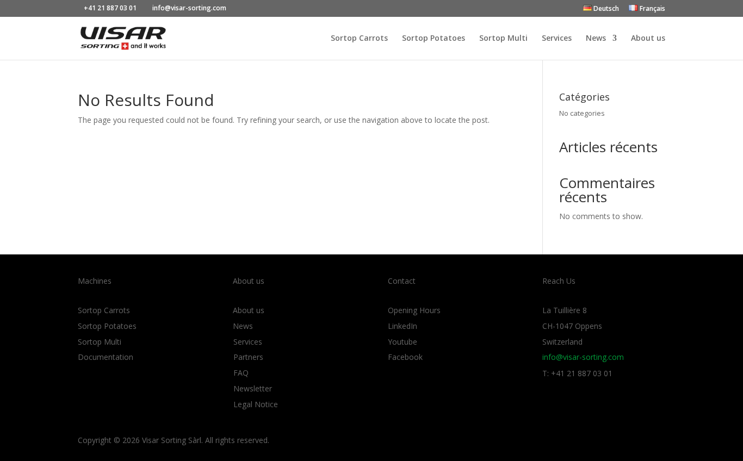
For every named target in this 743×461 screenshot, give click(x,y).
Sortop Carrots (359, 38)
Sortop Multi (503, 38)
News (596, 38)
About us (648, 38)
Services (557, 38)
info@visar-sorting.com (583, 357)
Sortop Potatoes (433, 38)
